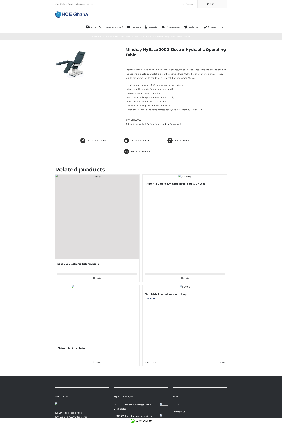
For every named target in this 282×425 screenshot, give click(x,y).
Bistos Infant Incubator (71, 348)
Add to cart (151, 362)
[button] (222, 27)
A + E (176, 404)
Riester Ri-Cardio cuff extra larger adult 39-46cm (175, 183)
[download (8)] (88, 63)
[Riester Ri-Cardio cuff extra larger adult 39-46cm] (185, 177)
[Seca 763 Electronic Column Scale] (97, 217)
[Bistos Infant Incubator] (97, 314)
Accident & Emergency (148, 124)
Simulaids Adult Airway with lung (166, 294)
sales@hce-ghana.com (85, 4)
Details (98, 278)
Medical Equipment (171, 124)
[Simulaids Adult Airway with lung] (185, 287)
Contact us (179, 411)
